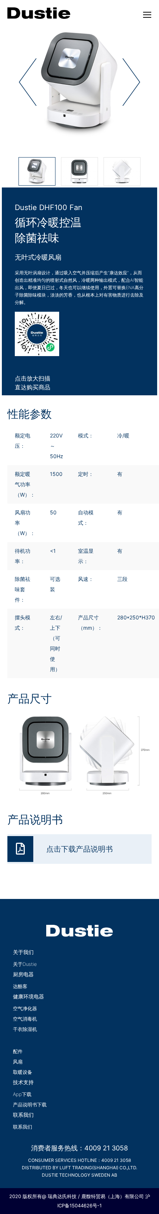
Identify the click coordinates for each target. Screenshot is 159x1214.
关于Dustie (25, 964)
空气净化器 (25, 1008)
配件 (18, 1051)
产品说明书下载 (30, 1105)
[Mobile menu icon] (147, 14)
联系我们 (22, 1127)
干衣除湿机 (25, 1029)
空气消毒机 (25, 1019)
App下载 (22, 1094)
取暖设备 (22, 1072)
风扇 (18, 1062)
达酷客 (20, 986)
